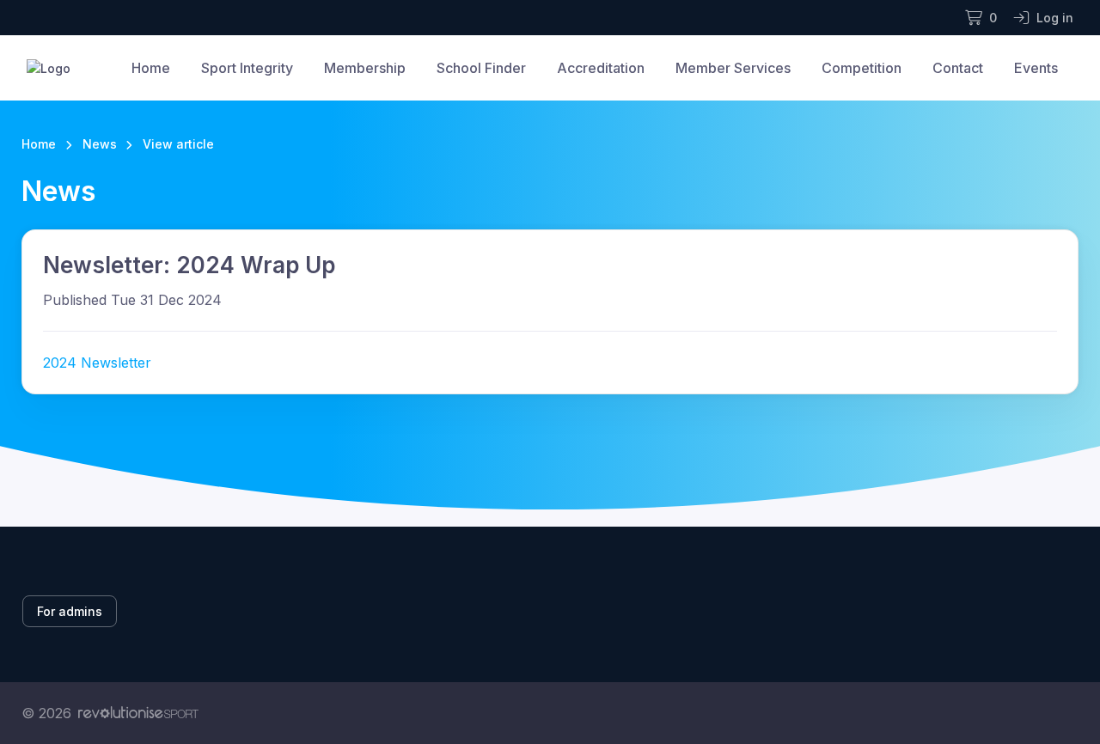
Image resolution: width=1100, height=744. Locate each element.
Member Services (733, 67)
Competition (861, 67)
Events (1036, 67)
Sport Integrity (247, 67)
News (99, 144)
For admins (69, 611)
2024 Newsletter (97, 362)
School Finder (481, 67)
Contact (957, 67)
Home (150, 67)
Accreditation (601, 67)
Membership (365, 67)
